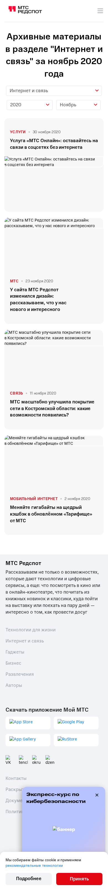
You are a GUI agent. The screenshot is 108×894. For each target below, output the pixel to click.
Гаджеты (15, 652)
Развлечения (20, 674)
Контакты (16, 778)
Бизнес (13, 663)
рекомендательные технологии (34, 865)
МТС (14, 281)
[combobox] (54, 91)
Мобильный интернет (34, 498)
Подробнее (29, 878)
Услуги (18, 132)
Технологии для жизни (31, 630)
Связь (16, 393)
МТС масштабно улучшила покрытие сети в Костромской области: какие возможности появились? (52, 408)
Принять (79, 879)
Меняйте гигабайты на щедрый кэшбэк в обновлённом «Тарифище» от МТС (51, 514)
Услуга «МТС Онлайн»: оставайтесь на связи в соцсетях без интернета (54, 143)
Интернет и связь (25, 641)
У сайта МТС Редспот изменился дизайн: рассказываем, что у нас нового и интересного (38, 300)
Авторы (14, 685)
